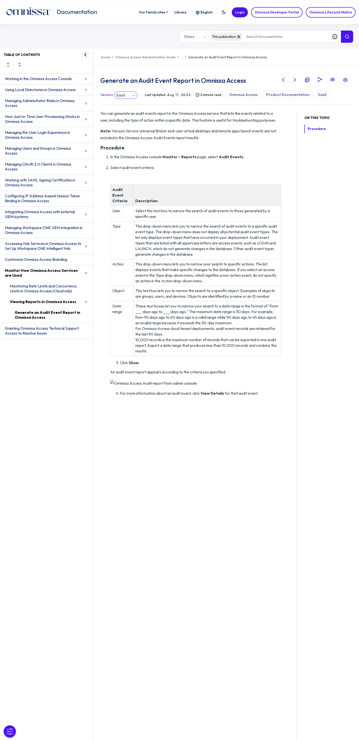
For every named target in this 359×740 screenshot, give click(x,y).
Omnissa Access (243, 94)
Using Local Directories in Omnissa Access (40, 89)
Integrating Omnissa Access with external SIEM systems (40, 214)
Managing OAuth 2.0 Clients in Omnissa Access (38, 166)
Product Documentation (287, 94)
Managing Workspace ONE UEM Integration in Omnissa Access (44, 230)
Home (105, 57)
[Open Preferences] (10, 731)
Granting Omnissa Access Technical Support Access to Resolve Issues (42, 331)
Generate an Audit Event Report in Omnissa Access (47, 315)
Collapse (19, 64)
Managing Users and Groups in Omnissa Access (38, 151)
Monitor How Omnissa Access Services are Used (41, 273)
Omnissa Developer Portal (277, 12)
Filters (189, 36)
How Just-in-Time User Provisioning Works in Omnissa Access (42, 119)
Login (239, 12)
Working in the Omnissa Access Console (38, 78)
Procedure (317, 129)
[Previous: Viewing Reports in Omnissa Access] (283, 79)
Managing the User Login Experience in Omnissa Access (37, 135)
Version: (106, 95)
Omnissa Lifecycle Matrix (330, 12)
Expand (8, 64)
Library (180, 12)
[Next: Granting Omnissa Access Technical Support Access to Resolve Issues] (295, 79)
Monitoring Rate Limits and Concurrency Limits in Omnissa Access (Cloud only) (43, 288)
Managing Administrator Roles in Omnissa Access (39, 103)
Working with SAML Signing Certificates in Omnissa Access (40, 182)
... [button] (181, 57)
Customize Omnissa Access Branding (36, 259)
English (206, 12)
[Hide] (85, 54)
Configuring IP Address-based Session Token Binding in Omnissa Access (42, 198)
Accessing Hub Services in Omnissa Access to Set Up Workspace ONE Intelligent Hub (43, 246)
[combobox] (269, 37)
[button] (224, 12)
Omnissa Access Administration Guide (145, 57)
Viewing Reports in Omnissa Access (43, 301)
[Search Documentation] (347, 37)
